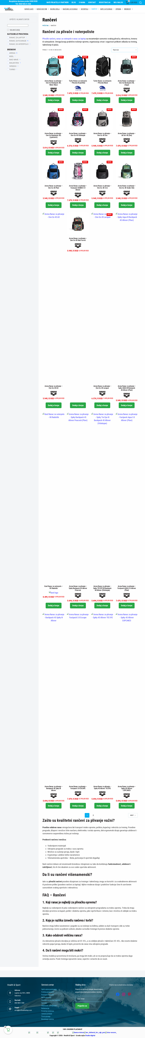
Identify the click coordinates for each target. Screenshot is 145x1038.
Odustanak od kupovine (49, 1006)
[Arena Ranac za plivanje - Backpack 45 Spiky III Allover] (53, 698)
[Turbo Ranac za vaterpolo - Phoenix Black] (102, 66)
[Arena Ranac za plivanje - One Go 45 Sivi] (102, 119)
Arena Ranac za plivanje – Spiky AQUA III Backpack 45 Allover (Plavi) (127, 388)
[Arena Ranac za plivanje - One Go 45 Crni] (102, 171)
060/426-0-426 (19, 1003)
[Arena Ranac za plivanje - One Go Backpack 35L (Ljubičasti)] (53, 119)
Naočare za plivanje (70, 9)
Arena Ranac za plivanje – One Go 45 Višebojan (78, 134)
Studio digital (90, 1035)
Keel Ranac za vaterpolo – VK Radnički (53, 587)
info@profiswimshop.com (23, 1010)
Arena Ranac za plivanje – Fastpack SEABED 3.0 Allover (78, 188)
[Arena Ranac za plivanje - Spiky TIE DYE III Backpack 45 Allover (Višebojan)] (102, 497)
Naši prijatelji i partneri (58, 2)
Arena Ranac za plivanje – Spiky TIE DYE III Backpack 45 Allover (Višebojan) (102, 588)
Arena (13, 53)
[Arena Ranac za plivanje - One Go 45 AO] (53, 297)
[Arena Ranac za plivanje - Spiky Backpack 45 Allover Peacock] (78, 497)
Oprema (118, 9)
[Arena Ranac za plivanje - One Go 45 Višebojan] (78, 119)
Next (132, 815)
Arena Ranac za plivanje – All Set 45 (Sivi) (127, 134)
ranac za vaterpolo (64, 38)
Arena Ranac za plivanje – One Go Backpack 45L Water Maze (53, 83)
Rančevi (94, 9)
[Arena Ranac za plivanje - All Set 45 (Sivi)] (127, 119)
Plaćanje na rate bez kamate (50, 1000)
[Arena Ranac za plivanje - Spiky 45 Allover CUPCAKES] (127, 698)
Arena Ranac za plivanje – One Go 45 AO (53, 387)
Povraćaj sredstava (47, 1011)
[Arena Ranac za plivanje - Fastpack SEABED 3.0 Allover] (78, 171)
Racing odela (55, 9)
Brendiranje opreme (47, 1019)
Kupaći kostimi (42, 9)
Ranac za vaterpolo (19, 44)
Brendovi (127, 9)
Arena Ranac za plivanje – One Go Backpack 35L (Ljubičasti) (53, 135)
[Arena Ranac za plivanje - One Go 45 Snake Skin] (127, 171)
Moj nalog (118, 2)
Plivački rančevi (48, 38)
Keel (12, 56)
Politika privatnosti (47, 992)
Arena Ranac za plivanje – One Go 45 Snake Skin (127, 187)
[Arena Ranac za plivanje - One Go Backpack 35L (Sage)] (127, 66)
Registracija (104, 2)
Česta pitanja (45, 1016)
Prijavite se (82, 1006)
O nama (82, 2)
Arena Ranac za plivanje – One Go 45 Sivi (102, 134)
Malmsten (15, 63)
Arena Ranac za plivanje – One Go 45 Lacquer (102, 387)
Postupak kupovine (47, 995)
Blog (74, 2)
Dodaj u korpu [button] (53, 100)
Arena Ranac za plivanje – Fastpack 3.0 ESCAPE (78, 787)
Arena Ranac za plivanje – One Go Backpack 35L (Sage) (127, 83)
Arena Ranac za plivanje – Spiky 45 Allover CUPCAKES (127, 788)
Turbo (13, 69)
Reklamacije (45, 1008)
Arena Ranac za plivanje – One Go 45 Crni (102, 187)
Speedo (13, 66)
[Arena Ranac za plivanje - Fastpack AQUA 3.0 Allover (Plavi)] (127, 497)
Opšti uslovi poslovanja (49, 989)
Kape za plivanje (106, 9)
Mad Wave (14, 60)
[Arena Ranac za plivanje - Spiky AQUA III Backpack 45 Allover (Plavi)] (127, 297)
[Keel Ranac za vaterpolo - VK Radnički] (53, 497)
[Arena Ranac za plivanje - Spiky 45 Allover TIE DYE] (102, 698)
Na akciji (15, 30)
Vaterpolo (84, 9)
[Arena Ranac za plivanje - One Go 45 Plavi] (53, 171)
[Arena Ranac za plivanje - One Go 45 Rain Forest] (78, 223)
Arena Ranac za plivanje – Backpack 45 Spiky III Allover (53, 788)
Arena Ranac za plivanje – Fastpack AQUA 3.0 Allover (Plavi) (126, 588)
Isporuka (44, 1003)
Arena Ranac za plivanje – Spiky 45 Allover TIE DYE (102, 787)
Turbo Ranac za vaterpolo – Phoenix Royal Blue (78, 82)
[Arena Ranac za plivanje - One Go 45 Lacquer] (102, 297)
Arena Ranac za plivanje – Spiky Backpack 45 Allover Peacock (78, 588)
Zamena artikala (46, 1014)
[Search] (140, 2)
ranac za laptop (79, 38)
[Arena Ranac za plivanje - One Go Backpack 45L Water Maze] (53, 66)
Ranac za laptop (18, 37)
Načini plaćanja (46, 997)
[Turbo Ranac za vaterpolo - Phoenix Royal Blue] (78, 66)
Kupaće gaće (29, 9)
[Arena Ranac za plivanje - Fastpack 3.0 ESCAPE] (78, 698)
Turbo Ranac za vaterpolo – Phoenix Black (102, 82)
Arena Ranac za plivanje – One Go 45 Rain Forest (78, 239)
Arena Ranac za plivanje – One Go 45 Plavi (53, 187)
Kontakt (92, 2)
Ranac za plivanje (18, 41)
